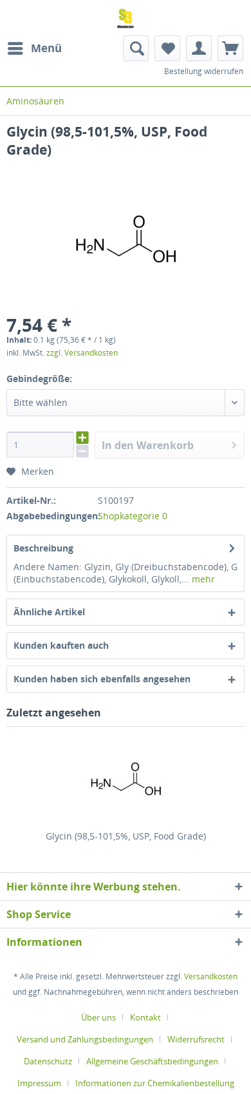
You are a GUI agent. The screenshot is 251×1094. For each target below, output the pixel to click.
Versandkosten (210, 976)
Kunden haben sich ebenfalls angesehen (102, 679)
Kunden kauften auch (61, 645)
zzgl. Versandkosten (82, 352)
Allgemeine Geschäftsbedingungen (152, 1061)
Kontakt (145, 1017)
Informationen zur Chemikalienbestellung (154, 1083)
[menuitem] (34, 48)
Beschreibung (43, 548)
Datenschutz (48, 1061)
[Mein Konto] (199, 48)
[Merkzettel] (167, 48)
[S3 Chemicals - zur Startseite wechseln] (125, 17)
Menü (46, 48)
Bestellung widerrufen (203, 71)
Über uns (98, 1017)
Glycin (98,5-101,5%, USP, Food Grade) (126, 836)
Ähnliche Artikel (49, 612)
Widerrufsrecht (196, 1039)
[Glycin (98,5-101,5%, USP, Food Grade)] (125, 778)
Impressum (39, 1083)
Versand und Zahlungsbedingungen (85, 1039)
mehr (202, 579)
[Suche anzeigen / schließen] (136, 48)
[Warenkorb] (230, 48)
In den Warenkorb (148, 445)
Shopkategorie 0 (132, 516)
